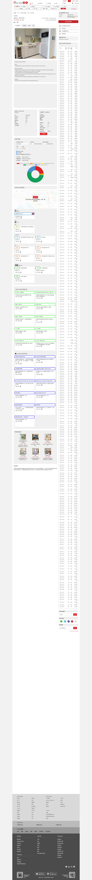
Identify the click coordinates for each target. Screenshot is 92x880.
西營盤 (18, 814)
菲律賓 (26, 831)
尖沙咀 (33, 810)
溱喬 (61, 802)
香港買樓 (59, 849)
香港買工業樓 (60, 853)
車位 (56, 3)
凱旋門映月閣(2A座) (50, 816)
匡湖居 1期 (62, 806)
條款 (23, 146)
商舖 (64, 3)
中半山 (18, 808)
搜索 (63, 8)
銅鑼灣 (33, 802)
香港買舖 (59, 855)
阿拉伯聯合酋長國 (41, 853)
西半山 (18, 798)
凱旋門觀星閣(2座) (50, 814)
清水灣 (18, 804)
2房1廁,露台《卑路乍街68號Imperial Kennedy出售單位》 (23, 446)
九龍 (47, 810)
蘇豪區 (18, 818)
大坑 (32, 816)
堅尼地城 (33, 806)
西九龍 (18, 806)
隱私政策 (52, 877)
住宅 (32, 3)
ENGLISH (77, 3)
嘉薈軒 (47, 802)
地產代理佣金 (45, 142)
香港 (18, 831)
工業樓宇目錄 (58, 824)
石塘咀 (33, 808)
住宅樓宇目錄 (20, 824)
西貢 (18, 812)
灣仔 (18, 800)
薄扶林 (18, 816)
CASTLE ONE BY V (50, 800)
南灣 (47, 804)
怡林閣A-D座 (48, 455)
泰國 (31, 831)
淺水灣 (33, 798)
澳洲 (38, 847)
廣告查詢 (19, 843)
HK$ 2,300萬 (35, 456)
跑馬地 (18, 802)
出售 (62, 45)
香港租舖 (59, 845)
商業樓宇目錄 (39, 824)
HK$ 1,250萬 (23, 456)
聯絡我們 (19, 845)
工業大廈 (49, 3)
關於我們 (19, 839)
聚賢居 (47, 806)
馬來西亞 (41, 831)
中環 (32, 818)
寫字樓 (40, 3)
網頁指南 (19, 851)
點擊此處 (35, 197)
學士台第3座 (23, 455)
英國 (38, 849)
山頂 (32, 812)
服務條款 (48, 877)
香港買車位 (59, 857)
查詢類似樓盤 (68, 21)
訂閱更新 (43, 133)
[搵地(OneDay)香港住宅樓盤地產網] (20, 2)
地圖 (29, 25)
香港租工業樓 (60, 843)
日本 (38, 841)
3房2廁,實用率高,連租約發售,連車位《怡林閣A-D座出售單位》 (48, 459)
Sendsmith (76, 631)
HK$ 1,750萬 (23, 443)
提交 (75, 614)
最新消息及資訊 (20, 841)
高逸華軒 (48, 441)
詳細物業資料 (17, 25)
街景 (33, 25)
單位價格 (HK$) (19, 142)
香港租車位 (59, 847)
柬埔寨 (38, 843)
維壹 (35, 455)
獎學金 (18, 847)
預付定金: (32, 142)
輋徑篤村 (62, 804)
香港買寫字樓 (60, 851)
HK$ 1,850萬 (48, 456)
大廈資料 (24, 25)
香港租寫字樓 (60, 841)
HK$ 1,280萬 (35, 442)
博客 (18, 857)
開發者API (19, 859)
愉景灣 (18, 810)
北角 (32, 814)
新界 (61, 798)
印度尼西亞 (47, 831)
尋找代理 (19, 849)
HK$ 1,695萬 (48, 442)
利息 (17, 146)
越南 (22, 831)
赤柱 (32, 800)
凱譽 (47, 818)
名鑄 (47, 812)
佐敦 (32, 804)
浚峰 (35, 441)
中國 (38, 839)
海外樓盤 (19, 861)
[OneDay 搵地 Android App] (51, 873)
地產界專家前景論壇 (21, 863)
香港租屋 (59, 839)
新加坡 (35, 831)
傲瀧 (61, 800)
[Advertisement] (35, 95)
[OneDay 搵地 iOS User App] (40, 873)
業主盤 (24, 6)
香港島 (48, 798)
